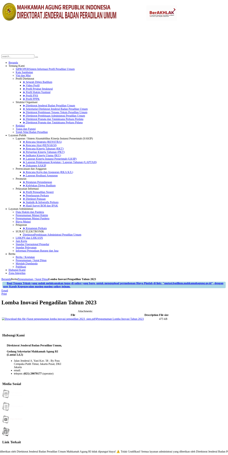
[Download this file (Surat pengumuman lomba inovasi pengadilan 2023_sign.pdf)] (49, 318)
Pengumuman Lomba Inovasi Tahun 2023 (120, 318)
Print (4, 293)
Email (4, 290)
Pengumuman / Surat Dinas (33, 279)
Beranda (6, 279)
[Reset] (36, 57)
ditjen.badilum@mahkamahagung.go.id (43, 370)
